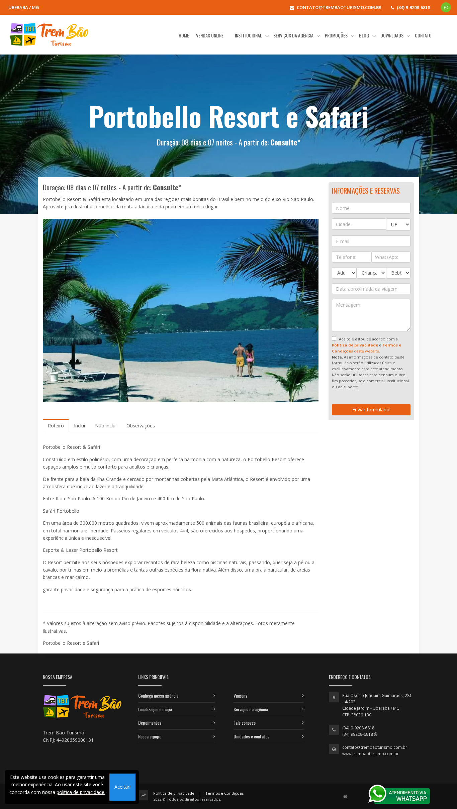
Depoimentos (149, 722)
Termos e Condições (224, 793)
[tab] (56, 425)
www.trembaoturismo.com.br (370, 753)
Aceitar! (122, 787)
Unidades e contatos (251, 736)
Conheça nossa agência (158, 695)
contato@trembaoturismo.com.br (374, 747)
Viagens (240, 695)
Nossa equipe (149, 736)
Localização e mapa (155, 709)
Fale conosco (245, 722)
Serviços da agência (251, 709)
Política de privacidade (173, 793)
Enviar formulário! (371, 409)
